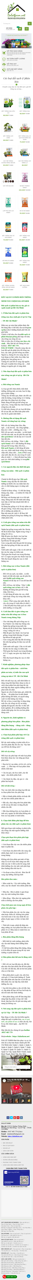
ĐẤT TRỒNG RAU (25, 111)
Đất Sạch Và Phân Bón (7, 1231)
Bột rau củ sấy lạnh (6, 1243)
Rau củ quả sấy (26, 1249)
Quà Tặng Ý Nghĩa (6, 1229)
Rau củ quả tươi (25, 1233)
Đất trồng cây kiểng (6, 1269)
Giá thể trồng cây (6, 1271)
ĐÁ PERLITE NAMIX (8, 260)
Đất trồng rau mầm (6, 1266)
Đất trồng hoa (17, 1266)
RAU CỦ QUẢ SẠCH (8, 1145)
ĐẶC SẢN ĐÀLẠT (8, 1143)
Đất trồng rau (19, 1262)
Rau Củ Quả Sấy (15, 1226)
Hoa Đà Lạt (20, 1253)
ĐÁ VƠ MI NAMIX (25, 211)
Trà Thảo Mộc (26, 1227)
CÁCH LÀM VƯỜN (8, 1150)
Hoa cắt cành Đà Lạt (7, 1255)
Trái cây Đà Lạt (5, 1250)
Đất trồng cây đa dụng (7, 1262)
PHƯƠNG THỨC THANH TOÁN (12, 1162)
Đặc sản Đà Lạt (24, 1222)
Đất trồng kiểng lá (19, 1269)
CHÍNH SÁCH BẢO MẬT (9, 1157)
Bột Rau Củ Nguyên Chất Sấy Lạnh (11, 1227)
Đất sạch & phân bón (18, 1259)
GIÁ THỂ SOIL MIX (8, 186)
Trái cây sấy (14, 1250)
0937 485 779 (11, 1276)
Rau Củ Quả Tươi (18, 1224)
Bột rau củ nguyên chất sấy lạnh (10, 1237)
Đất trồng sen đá (6, 1267)
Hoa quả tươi (5, 1235)
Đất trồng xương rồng (18, 1267)
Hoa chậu (13, 1253)
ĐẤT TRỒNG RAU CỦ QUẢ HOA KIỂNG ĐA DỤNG (25, 137)
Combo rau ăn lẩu (6, 1246)
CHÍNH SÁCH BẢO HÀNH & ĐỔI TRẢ (13, 1165)
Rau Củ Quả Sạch (6, 1224)
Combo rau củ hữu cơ (7, 1244)
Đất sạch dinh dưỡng (7, 1261)
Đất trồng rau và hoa (7, 1264)
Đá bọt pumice (5, 1273)
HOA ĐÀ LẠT (6, 1148)
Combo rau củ (18, 1243)
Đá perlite (15, 1271)
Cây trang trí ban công (20, 1255)
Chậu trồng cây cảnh (20, 1261)
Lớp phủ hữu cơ (15, 1273)
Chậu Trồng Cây (18, 1229)
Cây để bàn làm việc (7, 1256)
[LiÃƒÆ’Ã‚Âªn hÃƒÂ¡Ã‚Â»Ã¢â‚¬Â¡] (3, 1279)
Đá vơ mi (21, 1271)
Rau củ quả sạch (15, 1233)
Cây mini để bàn (18, 1256)
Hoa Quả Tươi (5, 1226)
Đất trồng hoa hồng (19, 1264)
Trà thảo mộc (23, 1250)
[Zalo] (27, 1278)
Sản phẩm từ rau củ (15, 1235)
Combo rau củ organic (21, 1244)
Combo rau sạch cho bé (19, 1246)
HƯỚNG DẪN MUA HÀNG (10, 1159)
